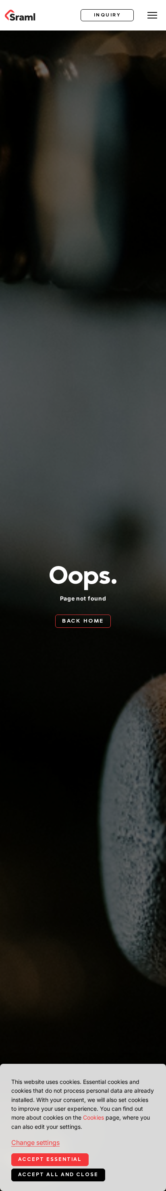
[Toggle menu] (152, 15)
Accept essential (50, 1159)
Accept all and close (58, 1174)
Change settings (35, 1142)
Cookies (93, 1117)
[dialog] (83, 1127)
